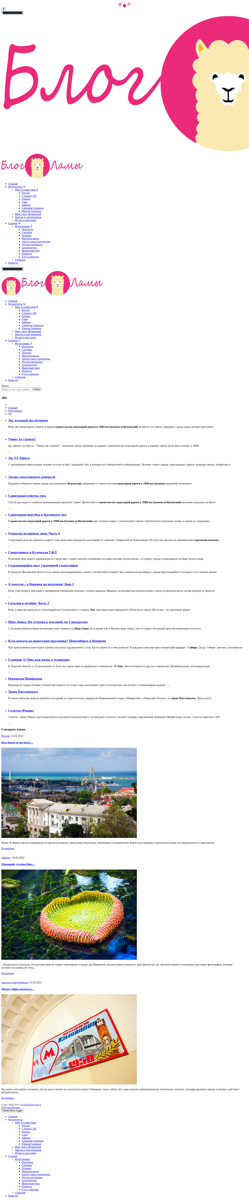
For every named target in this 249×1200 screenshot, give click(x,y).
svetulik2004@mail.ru (30, 1104)
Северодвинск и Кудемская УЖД (32, 552)
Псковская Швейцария (25, 678)
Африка (5, 857)
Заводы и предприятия (14, 982)
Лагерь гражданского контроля (31, 477)
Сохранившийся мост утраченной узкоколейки (43, 565)
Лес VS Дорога (19, 458)
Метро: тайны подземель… (18, 989)
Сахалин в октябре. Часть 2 (28, 603)
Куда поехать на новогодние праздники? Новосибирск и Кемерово (57, 641)
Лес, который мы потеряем (28, 420)
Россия (5, 736)
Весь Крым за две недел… (17, 742)
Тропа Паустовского (23, 691)
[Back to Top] (3, 9)
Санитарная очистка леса (27, 495)
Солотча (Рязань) (21, 710)
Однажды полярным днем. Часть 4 (34, 533)
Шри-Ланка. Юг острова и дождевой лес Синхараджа (48, 622)
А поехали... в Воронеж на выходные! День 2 (41, 584)
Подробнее (7, 848)
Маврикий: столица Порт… (18, 864)
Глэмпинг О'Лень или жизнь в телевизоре (39, 659)
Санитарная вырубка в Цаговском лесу (37, 514)
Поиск (5, 385)
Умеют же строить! (22, 439)
